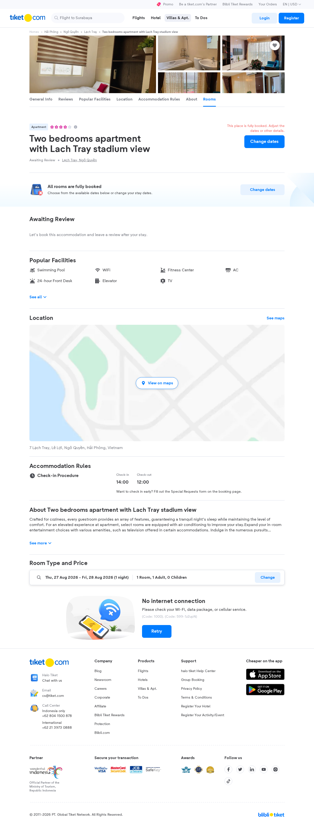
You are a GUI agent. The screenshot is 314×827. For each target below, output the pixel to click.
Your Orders (268, 4)
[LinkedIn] (252, 769)
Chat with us (52, 680)
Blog (98, 671)
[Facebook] (228, 769)
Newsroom (102, 680)
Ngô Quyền (71, 32)
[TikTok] (228, 781)
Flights (143, 671)
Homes (34, 32)
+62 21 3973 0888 (57, 728)
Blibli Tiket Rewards (237, 4)
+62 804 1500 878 (57, 716)
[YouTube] (264, 769)
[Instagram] (275, 769)
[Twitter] (240, 769)
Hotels (143, 680)
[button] (157, 383)
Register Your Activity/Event (202, 715)
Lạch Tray (90, 32)
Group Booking (192, 680)
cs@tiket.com (53, 696)
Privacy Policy (191, 689)
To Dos (143, 697)
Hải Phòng (51, 32)
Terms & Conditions (196, 697)
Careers (100, 689)
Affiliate (100, 706)
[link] (264, 18)
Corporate (102, 697)
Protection (102, 724)
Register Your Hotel (195, 706)
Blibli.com (102, 733)
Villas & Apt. (147, 689)
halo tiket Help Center (198, 671)
